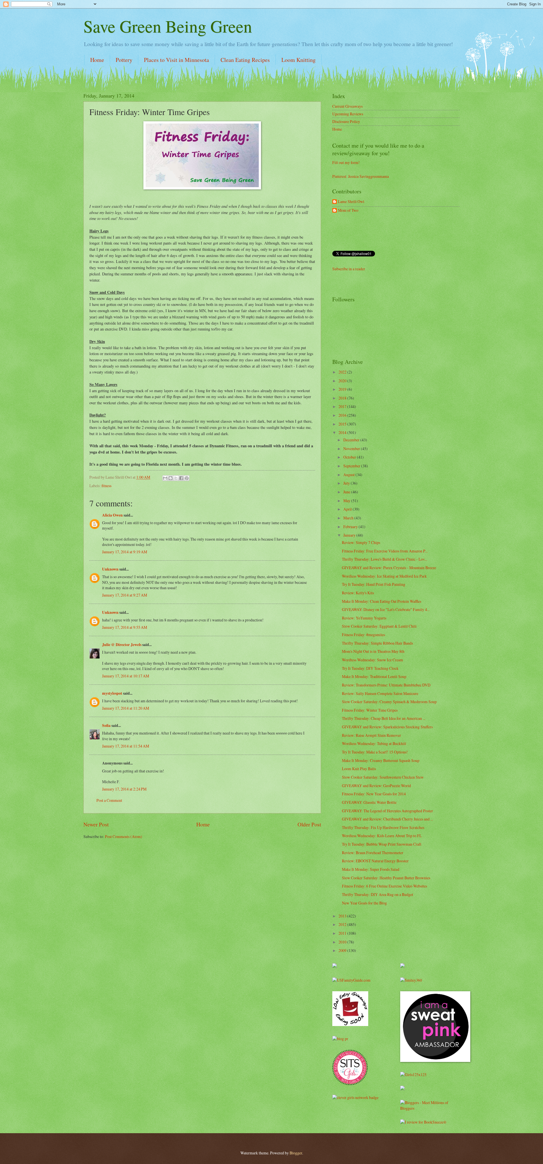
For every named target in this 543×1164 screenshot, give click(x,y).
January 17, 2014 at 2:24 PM (124, 789)
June (347, 491)
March (348, 518)
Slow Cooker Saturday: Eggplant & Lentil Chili (379, 626)
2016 (343, 415)
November (352, 448)
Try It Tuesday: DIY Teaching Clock (370, 668)
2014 (343, 432)
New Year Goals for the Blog (364, 903)
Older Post (309, 824)
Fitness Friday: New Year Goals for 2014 (374, 793)
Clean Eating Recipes (245, 60)
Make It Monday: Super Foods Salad (370, 869)
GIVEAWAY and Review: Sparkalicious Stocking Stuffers (387, 726)
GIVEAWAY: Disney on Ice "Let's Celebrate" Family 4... (386, 609)
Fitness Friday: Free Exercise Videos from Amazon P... (385, 551)
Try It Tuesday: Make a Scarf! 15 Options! (375, 752)
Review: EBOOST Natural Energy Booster (375, 860)
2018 (343, 398)
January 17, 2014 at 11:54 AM (125, 746)
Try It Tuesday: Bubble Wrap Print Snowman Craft (381, 844)
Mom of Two (348, 210)
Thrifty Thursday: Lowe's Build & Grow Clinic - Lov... (384, 559)
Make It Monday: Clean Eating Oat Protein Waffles (381, 601)
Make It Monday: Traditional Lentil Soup (374, 676)
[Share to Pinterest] (186, 478)
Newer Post (96, 824)
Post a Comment (109, 800)
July (347, 483)
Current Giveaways (347, 106)
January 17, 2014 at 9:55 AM (124, 627)
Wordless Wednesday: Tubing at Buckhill (374, 743)
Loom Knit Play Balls (359, 768)
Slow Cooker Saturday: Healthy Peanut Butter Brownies (386, 877)
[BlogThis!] (170, 478)
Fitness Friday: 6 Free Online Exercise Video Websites (384, 886)
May (347, 500)
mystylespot (112, 693)
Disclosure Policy (346, 121)
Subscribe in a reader (348, 268)
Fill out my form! (346, 162)
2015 (343, 424)
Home (97, 60)
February (351, 526)
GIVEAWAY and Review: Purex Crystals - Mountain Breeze (389, 567)
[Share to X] (176, 478)
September (352, 465)
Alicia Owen (112, 515)
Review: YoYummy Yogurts (364, 618)
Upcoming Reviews (347, 113)
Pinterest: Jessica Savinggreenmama (360, 176)
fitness (106, 485)
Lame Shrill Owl (351, 201)
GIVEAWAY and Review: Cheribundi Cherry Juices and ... (387, 819)
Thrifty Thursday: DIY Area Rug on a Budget (377, 894)
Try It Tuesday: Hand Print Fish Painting (373, 584)
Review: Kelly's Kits (358, 592)
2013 (343, 916)
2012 (343, 924)
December (351, 439)
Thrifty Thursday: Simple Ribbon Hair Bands (377, 643)
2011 (343, 933)
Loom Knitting (298, 60)
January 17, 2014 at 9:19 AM (124, 551)
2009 (343, 950)
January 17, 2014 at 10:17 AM (125, 676)
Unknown (110, 569)
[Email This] (165, 478)
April (348, 509)
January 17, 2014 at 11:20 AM (125, 708)
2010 (343, 942)
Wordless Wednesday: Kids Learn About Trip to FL (382, 835)
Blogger (296, 1153)
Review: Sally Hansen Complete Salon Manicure (380, 693)
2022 (343, 372)
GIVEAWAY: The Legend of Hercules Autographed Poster (387, 810)
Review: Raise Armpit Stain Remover (371, 735)
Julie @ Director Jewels (121, 644)
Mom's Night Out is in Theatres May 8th (373, 651)
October (350, 457)
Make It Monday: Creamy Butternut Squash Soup (380, 760)
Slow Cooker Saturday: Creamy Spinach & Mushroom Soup (389, 701)
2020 (343, 380)
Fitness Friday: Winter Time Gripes (370, 710)
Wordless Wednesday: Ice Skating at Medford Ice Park (384, 576)
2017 (343, 406)
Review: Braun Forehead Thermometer (372, 852)
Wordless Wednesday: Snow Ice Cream (372, 659)
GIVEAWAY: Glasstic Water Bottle (369, 802)
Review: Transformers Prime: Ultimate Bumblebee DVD (386, 685)
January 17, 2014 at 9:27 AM (124, 595)
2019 (343, 389)
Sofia (106, 725)
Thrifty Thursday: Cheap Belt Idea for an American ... (383, 718)
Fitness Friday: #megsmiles (363, 634)
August (349, 474)
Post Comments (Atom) (123, 836)
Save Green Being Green (167, 26)
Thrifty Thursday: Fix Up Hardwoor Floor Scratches (383, 827)
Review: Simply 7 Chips (361, 542)
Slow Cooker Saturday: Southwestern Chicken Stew (383, 777)
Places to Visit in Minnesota (176, 60)
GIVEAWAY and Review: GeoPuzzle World (376, 785)
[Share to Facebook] (181, 478)
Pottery (124, 60)
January (349, 535)
